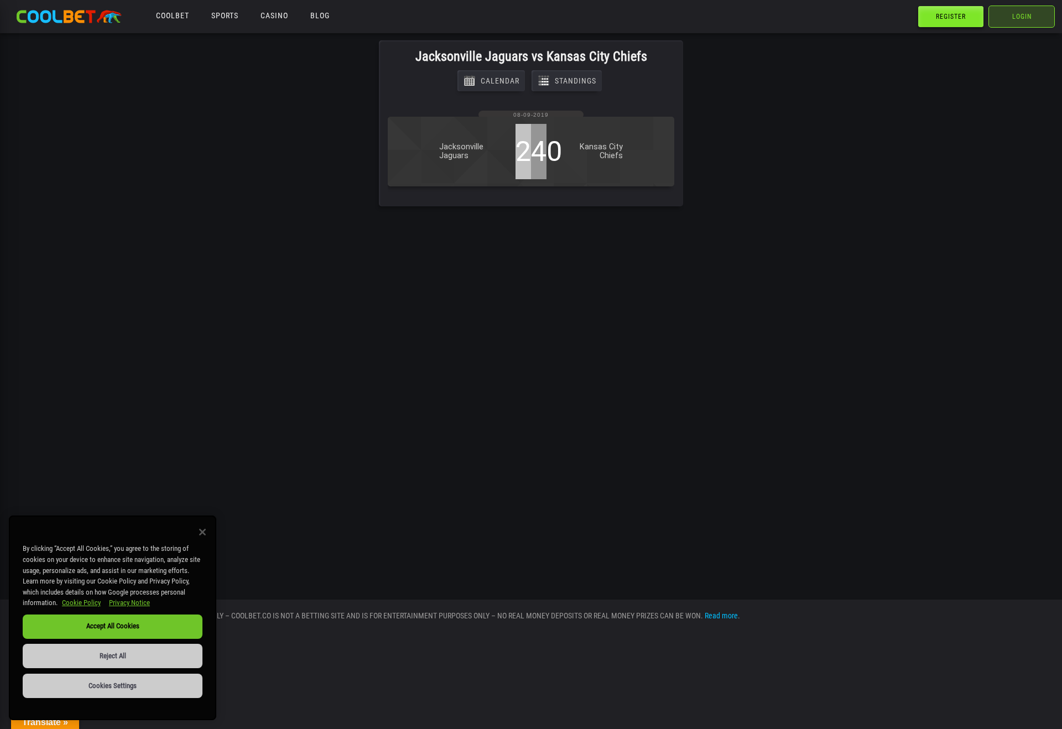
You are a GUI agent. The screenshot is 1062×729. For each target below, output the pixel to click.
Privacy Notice (129, 602)
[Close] (202, 532)
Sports (224, 15)
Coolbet (172, 15)
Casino (274, 15)
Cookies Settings (112, 685)
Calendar (500, 80)
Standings (575, 80)
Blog (320, 15)
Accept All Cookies (112, 626)
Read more (721, 615)
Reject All (113, 656)
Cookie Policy (81, 602)
